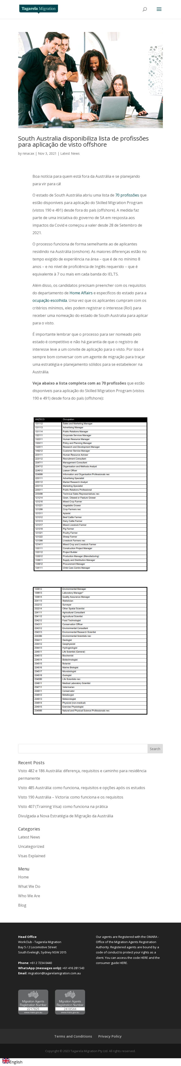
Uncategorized (31, 846)
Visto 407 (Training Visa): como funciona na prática (63, 806)
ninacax (28, 153)
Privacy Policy (110, 1036)
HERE (145, 958)
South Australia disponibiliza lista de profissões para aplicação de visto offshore (83, 141)
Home (23, 877)
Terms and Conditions (73, 1036)
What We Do (29, 886)
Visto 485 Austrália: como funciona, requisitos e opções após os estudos (81, 787)
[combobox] (12, 1062)
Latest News (70, 153)
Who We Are (29, 895)
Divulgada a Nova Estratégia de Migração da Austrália (65, 815)
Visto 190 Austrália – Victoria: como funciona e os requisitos (70, 797)
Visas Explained (31, 855)
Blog (22, 905)
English (15, 1062)
